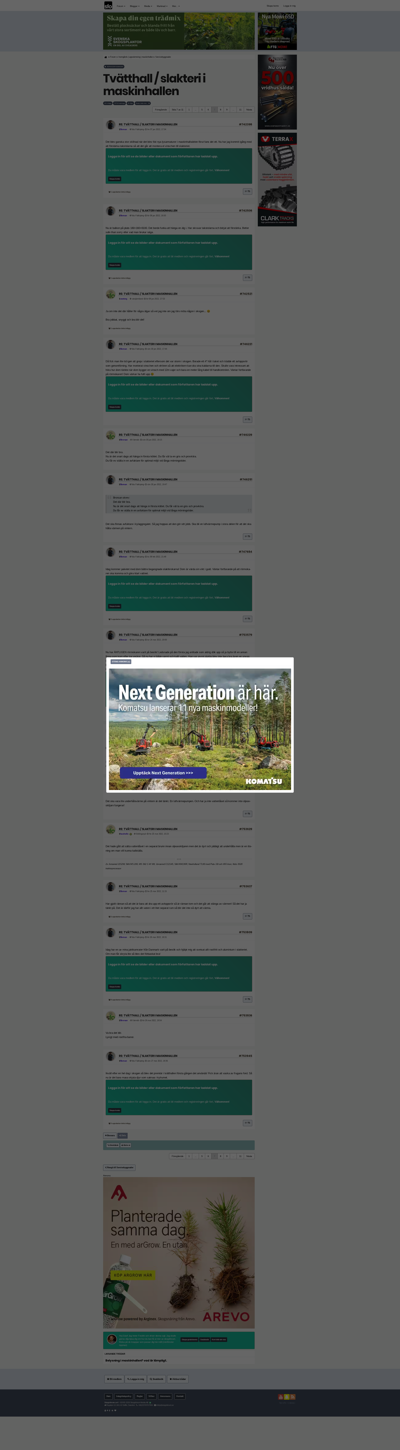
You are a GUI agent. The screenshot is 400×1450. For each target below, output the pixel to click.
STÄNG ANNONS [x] (121, 662)
